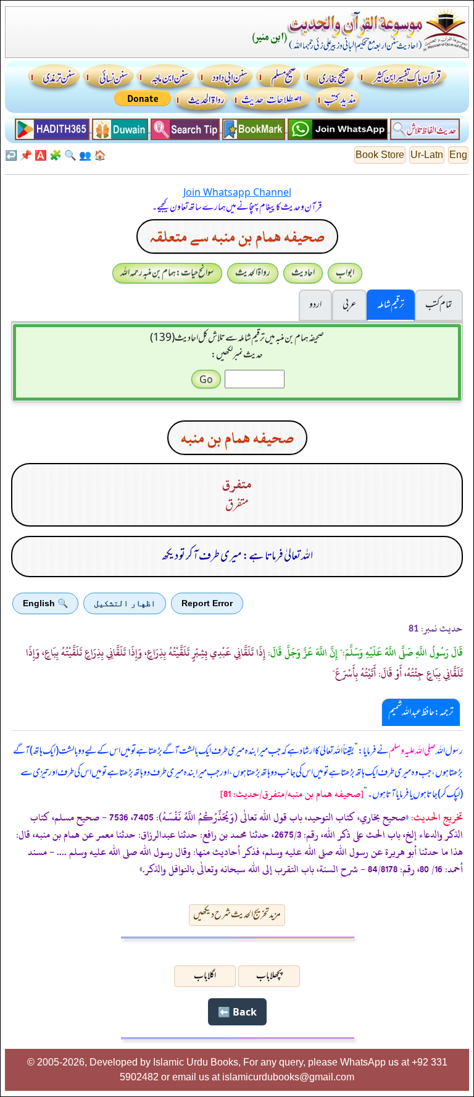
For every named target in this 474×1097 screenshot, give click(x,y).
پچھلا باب (269, 976)
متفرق (237, 484)
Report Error (207, 603)
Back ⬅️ (237, 1012)
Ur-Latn (426, 154)
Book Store (380, 154)
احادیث (303, 273)
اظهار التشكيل (125, 603)
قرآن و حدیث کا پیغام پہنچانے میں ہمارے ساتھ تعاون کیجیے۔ (237, 207)
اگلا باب (205, 976)
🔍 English (45, 603)
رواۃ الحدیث (252, 273)
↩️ (11, 155)
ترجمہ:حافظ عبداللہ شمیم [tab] (421, 712)
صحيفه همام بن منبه (237, 438)
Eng (458, 154)
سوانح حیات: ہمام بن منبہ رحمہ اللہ (167, 273)
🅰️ (41, 155)
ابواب (345, 273)
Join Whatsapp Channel (237, 192)
